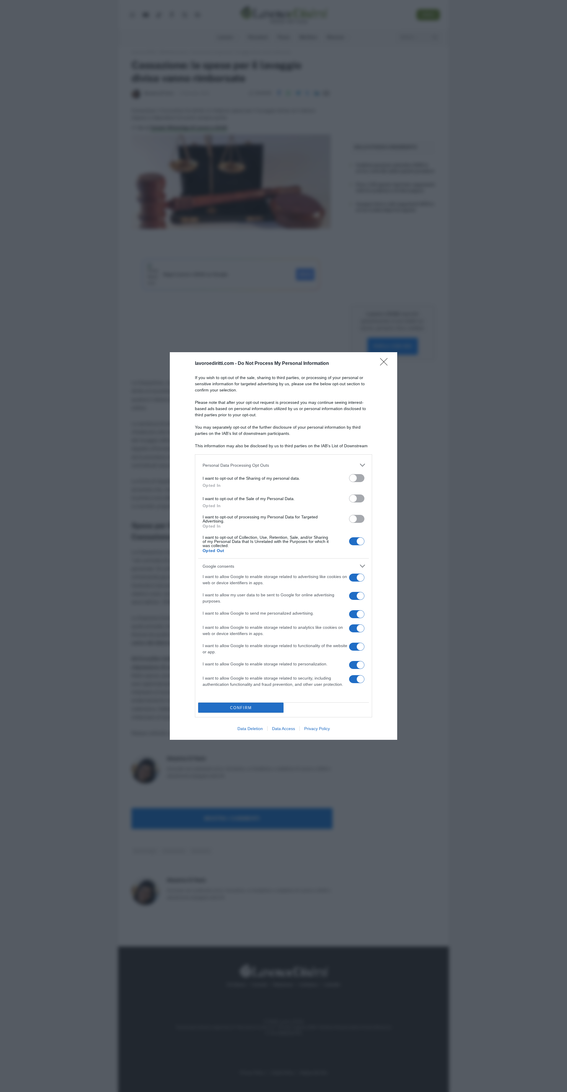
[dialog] (283, 546)
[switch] (356, 478)
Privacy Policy (317, 728)
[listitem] (283, 465)
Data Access (283, 728)
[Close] (385, 363)
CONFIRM (241, 708)
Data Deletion (250, 728)
